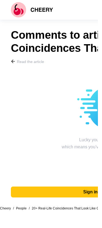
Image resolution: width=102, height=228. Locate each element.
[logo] (32, 10)
